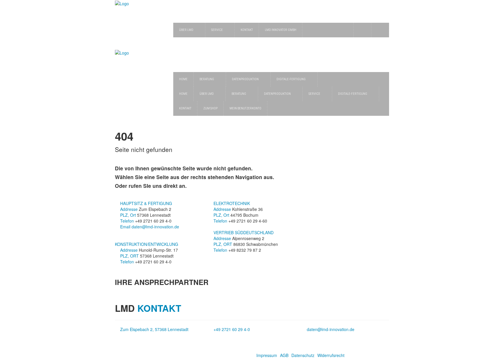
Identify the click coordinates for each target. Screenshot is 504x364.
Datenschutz (302, 355)
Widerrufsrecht (330, 355)
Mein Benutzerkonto (245, 108)
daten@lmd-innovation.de (155, 227)
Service (217, 30)
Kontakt (247, 30)
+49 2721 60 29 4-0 (232, 329)
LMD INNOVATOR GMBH (280, 30)
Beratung (207, 79)
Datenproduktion (245, 79)
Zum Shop (210, 108)
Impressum (266, 355)
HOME (183, 79)
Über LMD (186, 30)
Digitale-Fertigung (291, 79)
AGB (284, 355)
